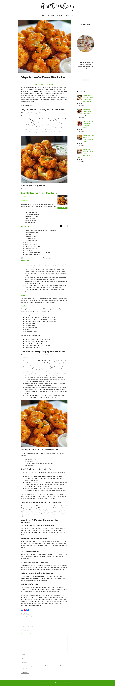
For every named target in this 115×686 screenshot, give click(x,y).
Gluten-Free (51, 15)
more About (85, 80)
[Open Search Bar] (73, 15)
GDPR (71, 682)
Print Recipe (49, 84)
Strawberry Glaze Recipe (27, 616)
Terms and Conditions (64, 682)
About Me (45, 682)
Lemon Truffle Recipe (26, 614)
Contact (50, 682)
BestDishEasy (57, 6)
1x (61, 225)
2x (63, 225)
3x (66, 225)
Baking (67, 15)
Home (43, 15)
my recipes (59, 15)
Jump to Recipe (39, 84)
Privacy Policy (55, 682)
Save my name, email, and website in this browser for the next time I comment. (42, 667)
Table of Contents (27, 105)
